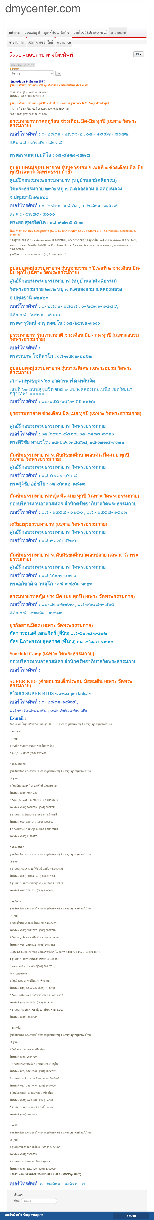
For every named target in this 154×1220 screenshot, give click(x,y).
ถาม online (118, 32)
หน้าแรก (14, 32)
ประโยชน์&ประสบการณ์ (90, 32)
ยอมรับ (131, 1216)
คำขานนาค (16, 42)
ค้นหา (17, 1200)
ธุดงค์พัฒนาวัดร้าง (56, 32)
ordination (64, 42)
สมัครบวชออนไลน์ (40, 42)
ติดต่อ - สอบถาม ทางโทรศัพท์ (41, 55)
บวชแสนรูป (32, 32)
